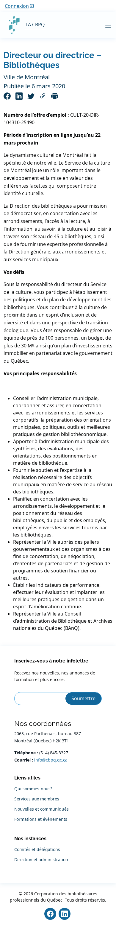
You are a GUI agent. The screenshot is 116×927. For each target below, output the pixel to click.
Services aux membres (36, 799)
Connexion (17, 6)
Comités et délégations (37, 849)
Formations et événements (40, 819)
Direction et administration (41, 860)
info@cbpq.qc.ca (51, 760)
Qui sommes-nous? (33, 789)
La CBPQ (35, 24)
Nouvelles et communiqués (41, 809)
